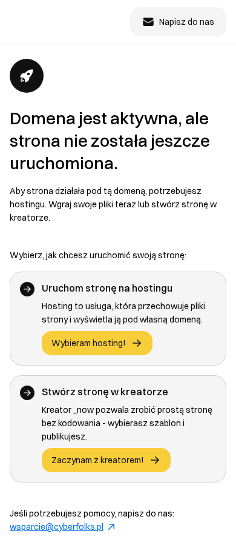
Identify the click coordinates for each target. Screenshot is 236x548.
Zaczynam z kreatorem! (97, 460)
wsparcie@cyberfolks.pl (56, 526)
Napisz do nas (186, 21)
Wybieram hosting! (88, 343)
